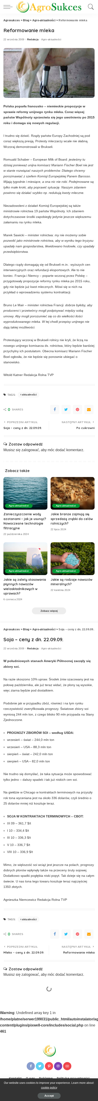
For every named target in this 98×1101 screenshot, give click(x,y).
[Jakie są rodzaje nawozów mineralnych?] (73, 558)
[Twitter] (66, 409)
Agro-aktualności (51, 39)
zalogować (30, 450)
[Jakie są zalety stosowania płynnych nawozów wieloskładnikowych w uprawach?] (25, 558)
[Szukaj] (90, 7)
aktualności (29, 394)
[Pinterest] (77, 409)
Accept (49, 1095)
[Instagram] (58, 1066)
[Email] (88, 409)
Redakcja (33, 39)
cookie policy (49, 1087)
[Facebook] (54, 409)
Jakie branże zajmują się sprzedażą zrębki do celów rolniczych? (72, 518)
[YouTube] (67, 1066)
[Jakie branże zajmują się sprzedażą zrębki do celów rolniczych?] (73, 493)
